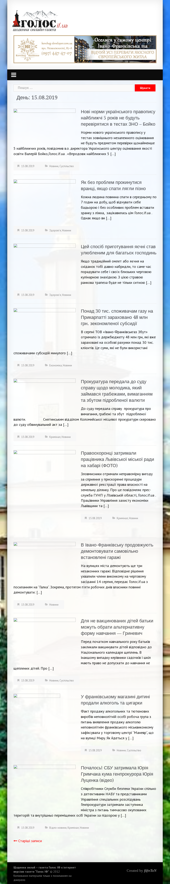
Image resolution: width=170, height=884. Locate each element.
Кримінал (55, 437)
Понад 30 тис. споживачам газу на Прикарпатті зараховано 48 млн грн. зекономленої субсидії (117, 317)
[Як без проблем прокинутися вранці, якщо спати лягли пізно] (44, 198)
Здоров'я (55, 230)
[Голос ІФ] (39, 20)
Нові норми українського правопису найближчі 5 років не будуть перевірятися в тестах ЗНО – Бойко (118, 118)
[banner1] (85, 48)
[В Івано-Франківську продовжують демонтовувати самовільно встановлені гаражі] (44, 562)
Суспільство (67, 166)
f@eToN (150, 870)
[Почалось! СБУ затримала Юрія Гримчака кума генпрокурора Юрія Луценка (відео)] (44, 786)
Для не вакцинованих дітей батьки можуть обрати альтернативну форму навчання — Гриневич (117, 627)
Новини (53, 166)
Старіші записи (30, 840)
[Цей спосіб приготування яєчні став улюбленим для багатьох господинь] (44, 265)
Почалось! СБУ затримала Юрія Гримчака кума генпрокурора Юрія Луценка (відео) (117, 774)
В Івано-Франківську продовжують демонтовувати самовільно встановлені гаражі (117, 551)
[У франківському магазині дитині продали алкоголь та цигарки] (36, 724)
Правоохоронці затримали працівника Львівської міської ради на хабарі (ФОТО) (117, 459)
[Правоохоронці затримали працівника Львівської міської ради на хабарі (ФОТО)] (44, 491)
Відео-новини (58, 827)
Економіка (55, 365)
